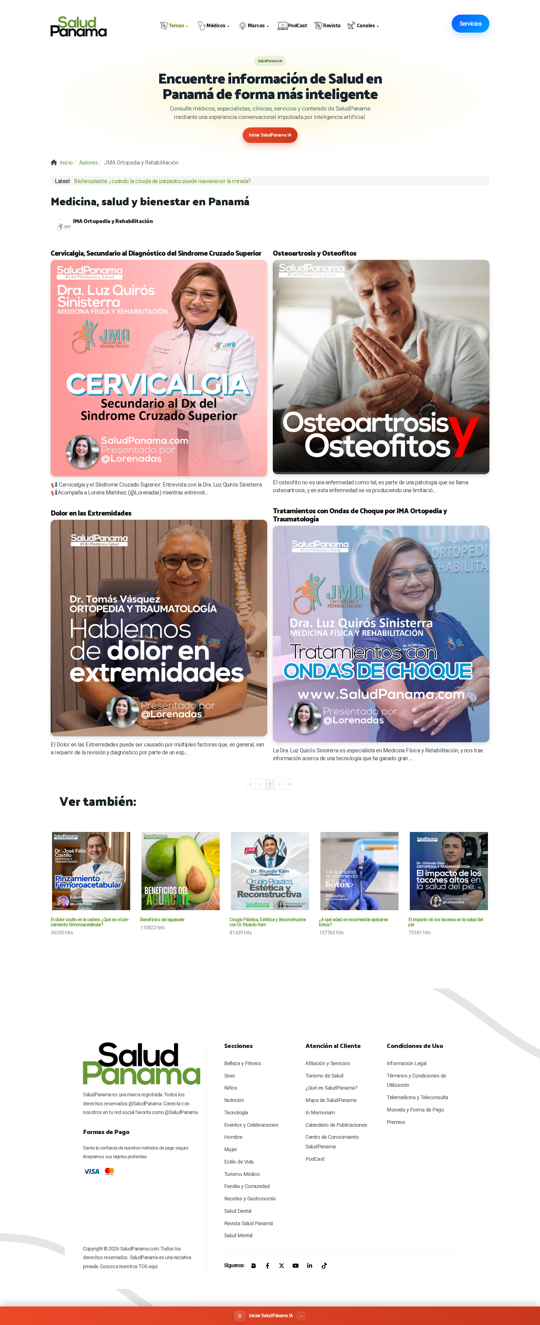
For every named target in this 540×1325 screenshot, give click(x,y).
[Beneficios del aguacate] (180, 871)
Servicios (471, 23)
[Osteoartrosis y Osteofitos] (381, 367)
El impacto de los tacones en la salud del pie (445, 922)
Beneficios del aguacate (162, 919)
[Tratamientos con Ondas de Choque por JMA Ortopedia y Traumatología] (381, 634)
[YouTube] (295, 1265)
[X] (281, 1265)
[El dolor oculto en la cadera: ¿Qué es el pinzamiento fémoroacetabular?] (91, 871)
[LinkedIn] (309, 1265)
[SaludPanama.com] (82, 26)
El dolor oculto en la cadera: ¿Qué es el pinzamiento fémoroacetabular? (90, 922)
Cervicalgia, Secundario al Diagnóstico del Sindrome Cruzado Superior (156, 252)
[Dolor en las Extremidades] (159, 628)
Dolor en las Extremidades (91, 512)
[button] (175, 26)
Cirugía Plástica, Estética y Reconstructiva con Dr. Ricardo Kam (268, 922)
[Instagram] (253, 1265)
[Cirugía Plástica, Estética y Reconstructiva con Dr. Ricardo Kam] (270, 871)
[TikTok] (323, 1265)
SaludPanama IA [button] (270, 61)
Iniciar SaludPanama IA (270, 135)
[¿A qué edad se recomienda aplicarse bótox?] (359, 871)
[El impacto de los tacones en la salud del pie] (448, 871)
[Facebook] (267, 1265)
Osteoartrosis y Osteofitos (314, 252)
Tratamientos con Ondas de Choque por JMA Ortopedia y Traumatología (360, 514)
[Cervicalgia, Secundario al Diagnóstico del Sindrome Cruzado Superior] (159, 368)
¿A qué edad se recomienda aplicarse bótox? (353, 922)
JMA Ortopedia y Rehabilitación (113, 221)
